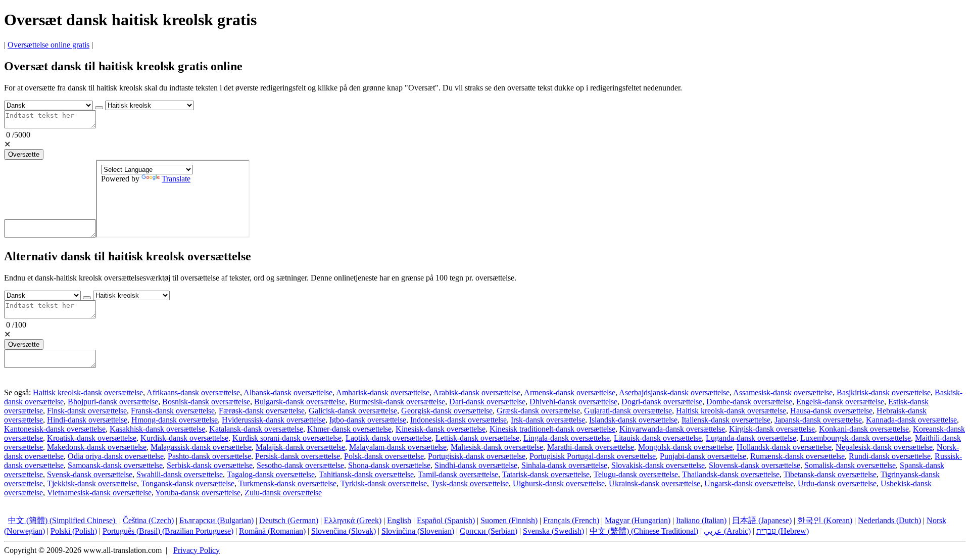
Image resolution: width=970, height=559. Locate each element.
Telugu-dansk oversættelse (636, 474)
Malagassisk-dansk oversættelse (201, 447)
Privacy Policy (196, 550)
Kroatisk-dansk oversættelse (91, 438)
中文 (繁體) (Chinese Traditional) (644, 531)
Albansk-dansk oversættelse (288, 392)
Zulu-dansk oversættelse (283, 492)
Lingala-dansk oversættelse (566, 438)
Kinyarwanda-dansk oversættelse (672, 429)
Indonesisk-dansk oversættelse (458, 419)
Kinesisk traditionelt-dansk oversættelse (552, 429)
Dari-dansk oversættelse (487, 401)
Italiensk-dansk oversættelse (726, 419)
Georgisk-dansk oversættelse (447, 410)
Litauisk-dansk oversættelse (658, 438)
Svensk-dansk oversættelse (89, 474)
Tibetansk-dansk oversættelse (830, 474)
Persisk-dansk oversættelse (297, 456)
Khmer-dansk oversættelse (349, 429)
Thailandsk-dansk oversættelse (731, 474)
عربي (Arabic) (727, 531)
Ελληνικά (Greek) (352, 520)
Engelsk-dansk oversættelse (840, 401)
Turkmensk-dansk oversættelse (287, 483)
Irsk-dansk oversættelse (548, 419)
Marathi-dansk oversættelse (590, 447)
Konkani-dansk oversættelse (864, 429)
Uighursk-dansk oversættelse (559, 483)
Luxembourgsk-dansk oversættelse (855, 438)
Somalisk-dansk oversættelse (850, 465)
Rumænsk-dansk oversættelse (797, 456)
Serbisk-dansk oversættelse (210, 465)
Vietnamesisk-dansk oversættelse (99, 492)
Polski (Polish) (74, 531)
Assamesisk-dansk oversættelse (783, 392)
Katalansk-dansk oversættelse (256, 429)
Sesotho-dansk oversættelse (300, 465)
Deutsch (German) (288, 520)
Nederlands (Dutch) (889, 520)
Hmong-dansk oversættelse (174, 419)
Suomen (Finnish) (509, 520)
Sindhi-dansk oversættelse (475, 465)
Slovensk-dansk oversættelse (754, 465)
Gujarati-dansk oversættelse (628, 410)
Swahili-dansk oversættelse (179, 474)
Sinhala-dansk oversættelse (564, 465)
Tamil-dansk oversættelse (458, 474)
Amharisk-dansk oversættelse (382, 392)
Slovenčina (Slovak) (343, 531)
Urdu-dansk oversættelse (837, 483)
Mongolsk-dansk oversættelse (685, 447)
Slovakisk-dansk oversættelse (658, 465)
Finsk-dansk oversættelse (87, 410)
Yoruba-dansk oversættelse (197, 492)
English (399, 520)
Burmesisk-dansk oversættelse (397, 401)
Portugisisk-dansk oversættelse (476, 456)
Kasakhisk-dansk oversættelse (157, 429)
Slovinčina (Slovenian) (417, 531)
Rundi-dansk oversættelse (890, 456)
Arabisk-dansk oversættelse (476, 392)
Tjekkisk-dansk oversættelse (92, 483)
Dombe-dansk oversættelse (749, 401)
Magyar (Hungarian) (637, 520)
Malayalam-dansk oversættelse (398, 447)
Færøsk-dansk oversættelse (262, 410)
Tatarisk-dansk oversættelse (546, 474)
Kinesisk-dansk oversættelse (441, 429)
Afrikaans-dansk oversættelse (193, 392)
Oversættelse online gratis (48, 44)
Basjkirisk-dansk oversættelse (884, 392)
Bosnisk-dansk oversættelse (206, 401)
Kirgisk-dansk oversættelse (772, 429)
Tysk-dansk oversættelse (470, 483)
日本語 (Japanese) (762, 520)
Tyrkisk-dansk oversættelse (384, 483)
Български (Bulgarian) (216, 520)
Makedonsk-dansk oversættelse (97, 447)
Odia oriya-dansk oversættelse (116, 456)
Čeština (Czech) (148, 520)
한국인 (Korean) (824, 520)
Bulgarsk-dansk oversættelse (299, 401)
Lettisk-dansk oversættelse (477, 438)
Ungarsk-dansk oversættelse (749, 483)
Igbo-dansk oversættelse (367, 419)
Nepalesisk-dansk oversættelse (884, 447)
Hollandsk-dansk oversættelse (784, 447)
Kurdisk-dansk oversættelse (184, 438)
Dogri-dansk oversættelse (661, 401)
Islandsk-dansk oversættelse (633, 419)
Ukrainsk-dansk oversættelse (654, 483)
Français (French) (571, 520)
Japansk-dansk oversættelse (818, 419)
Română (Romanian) (272, 531)
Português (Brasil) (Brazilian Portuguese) (168, 531)
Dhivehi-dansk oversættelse (573, 401)
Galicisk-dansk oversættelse (353, 410)
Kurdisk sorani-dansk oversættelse (287, 438)
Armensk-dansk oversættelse (569, 392)
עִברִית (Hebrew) (782, 531)
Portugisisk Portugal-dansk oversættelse (592, 456)
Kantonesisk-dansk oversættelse (55, 429)
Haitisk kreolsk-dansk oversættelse (88, 392)
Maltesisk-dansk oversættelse (497, 447)
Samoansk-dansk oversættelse (115, 465)
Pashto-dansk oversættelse (209, 456)
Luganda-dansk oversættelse (751, 438)
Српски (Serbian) (488, 531)
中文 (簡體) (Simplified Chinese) (62, 520)
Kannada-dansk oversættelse (911, 419)
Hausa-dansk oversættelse (831, 410)
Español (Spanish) (446, 520)
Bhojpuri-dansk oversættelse (113, 401)
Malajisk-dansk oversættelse (300, 447)
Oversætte (23, 154)
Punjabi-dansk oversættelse (703, 456)
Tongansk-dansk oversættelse (187, 483)
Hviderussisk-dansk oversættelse (273, 419)
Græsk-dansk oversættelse (538, 410)
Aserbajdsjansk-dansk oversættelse (674, 392)
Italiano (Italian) (701, 520)
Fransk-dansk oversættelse (173, 410)
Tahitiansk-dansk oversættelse (366, 474)
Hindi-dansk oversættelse (87, 419)
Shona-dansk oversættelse (389, 465)
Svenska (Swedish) (553, 531)
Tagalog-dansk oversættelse (271, 474)
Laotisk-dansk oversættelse (388, 438)
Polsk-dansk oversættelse (384, 456)
